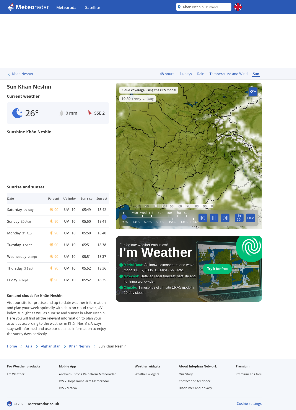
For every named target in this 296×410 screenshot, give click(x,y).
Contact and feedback (194, 381)
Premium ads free (249, 374)
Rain (200, 73)
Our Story (186, 374)
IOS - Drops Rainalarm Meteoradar (84, 381)
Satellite (92, 7)
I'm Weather (15, 374)
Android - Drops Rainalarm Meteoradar (87, 374)
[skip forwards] (225, 218)
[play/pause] (214, 218)
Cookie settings (249, 403)
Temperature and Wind (229, 73)
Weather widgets (147, 374)
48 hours (167, 73)
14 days (186, 73)
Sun (256, 73)
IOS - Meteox (68, 388)
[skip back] (202, 218)
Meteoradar (67, 7)
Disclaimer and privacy (195, 388)
